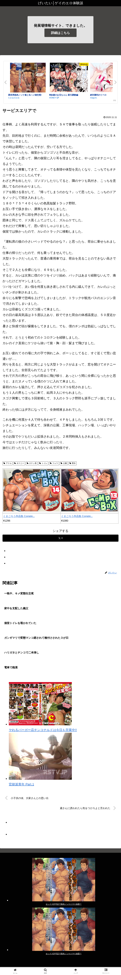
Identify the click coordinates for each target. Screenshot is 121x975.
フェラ (55, 463)
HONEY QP (54, 97)
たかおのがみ (14, 97)
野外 (74, 463)
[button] (112, 636)
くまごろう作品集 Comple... (19, 516)
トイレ (44, 463)
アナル (9, 463)
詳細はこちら (60, 32)
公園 (65, 463)
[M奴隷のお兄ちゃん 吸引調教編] (69, 78)
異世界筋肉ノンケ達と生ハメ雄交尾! (25, 94)
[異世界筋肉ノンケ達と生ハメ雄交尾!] (28, 78)
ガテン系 (33, 463)
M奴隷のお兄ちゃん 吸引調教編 (63, 94)
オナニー (20, 463)
